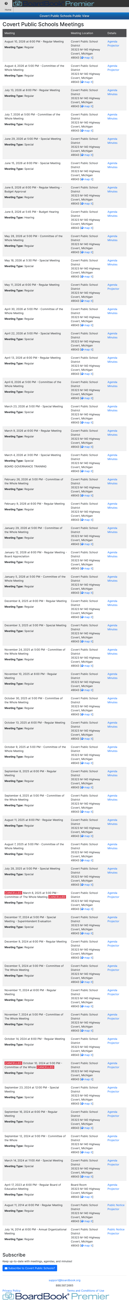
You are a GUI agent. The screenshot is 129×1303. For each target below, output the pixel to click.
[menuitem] (6, 3)
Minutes (112, 94)
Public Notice (116, 1205)
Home (8, 9)
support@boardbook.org (64, 1280)
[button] (6, 3)
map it (87, 57)
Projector (113, 45)
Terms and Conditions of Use (85, 1290)
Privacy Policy (11, 1290)
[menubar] (48, 3)
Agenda (112, 41)
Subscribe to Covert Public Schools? (31, 1268)
